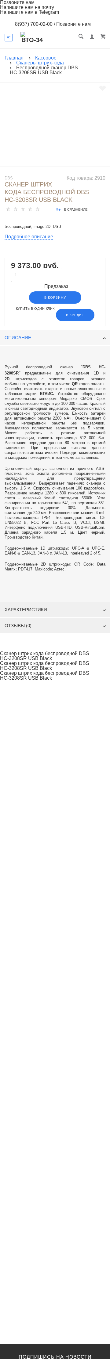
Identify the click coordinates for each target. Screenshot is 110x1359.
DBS (9, 178)
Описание (18, 337)
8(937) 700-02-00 (34, 24)
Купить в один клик (35, 308)
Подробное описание (29, 236)
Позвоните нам (73, 24)
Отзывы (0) (18, 625)
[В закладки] (102, 88)
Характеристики (26, 609)
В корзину (55, 297)
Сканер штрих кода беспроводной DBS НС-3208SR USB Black (44, 656)
